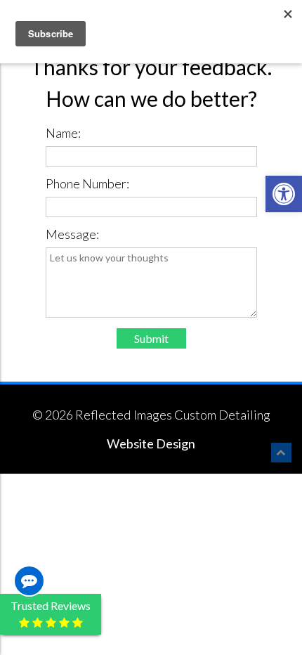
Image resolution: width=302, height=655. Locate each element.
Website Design (151, 443)
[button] (283, 194)
